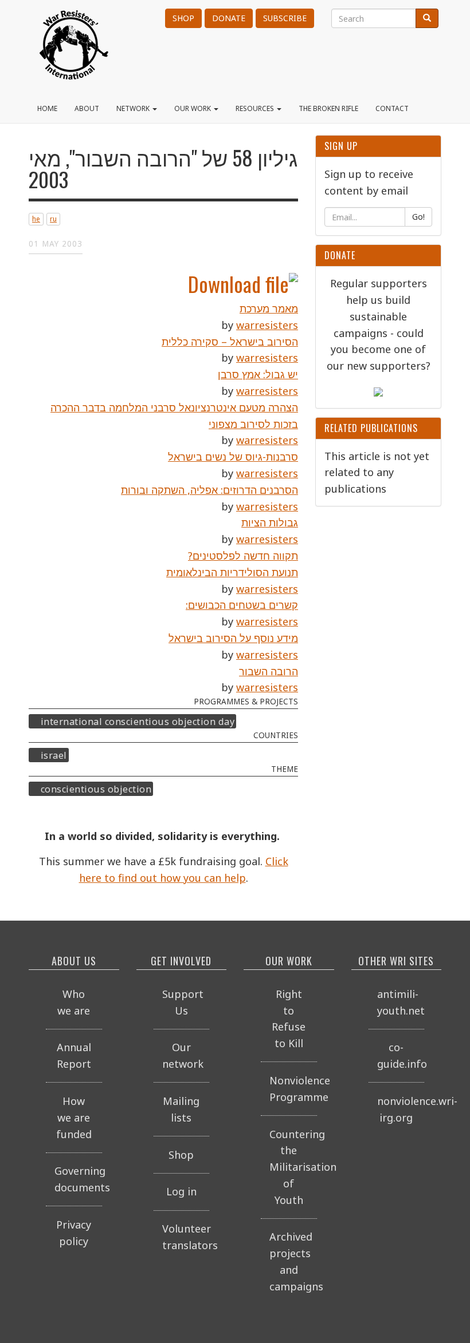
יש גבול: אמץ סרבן (258, 374)
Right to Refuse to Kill (289, 1018)
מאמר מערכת (269, 308)
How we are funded (74, 1117)
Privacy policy (73, 1233)
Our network (182, 1055)
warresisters (267, 325)
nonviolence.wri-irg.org (401, 1109)
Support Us (182, 1002)
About (87, 108)
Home (47, 108)
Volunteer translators (186, 1237)
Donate (228, 18)
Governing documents (78, 1179)
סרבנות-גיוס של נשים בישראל (233, 456)
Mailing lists (181, 1109)
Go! (418, 216)
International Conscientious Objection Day (138, 721)
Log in (181, 1191)
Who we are (73, 1002)
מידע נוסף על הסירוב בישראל (233, 638)
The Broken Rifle (328, 108)
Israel (54, 754)
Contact (392, 108)
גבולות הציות (269, 522)
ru (53, 219)
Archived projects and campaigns (293, 1261)
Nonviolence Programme (293, 1088)
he (36, 219)
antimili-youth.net (401, 1002)
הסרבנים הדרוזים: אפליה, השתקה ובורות (209, 490)
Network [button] (133, 108)
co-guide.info (401, 1055)
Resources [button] (256, 108)
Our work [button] (193, 108)
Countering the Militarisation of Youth (293, 1167)
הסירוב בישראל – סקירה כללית (230, 341)
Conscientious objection (96, 788)
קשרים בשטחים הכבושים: (242, 605)
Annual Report (74, 1055)
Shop (183, 18)
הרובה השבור (268, 671)
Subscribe (285, 18)
